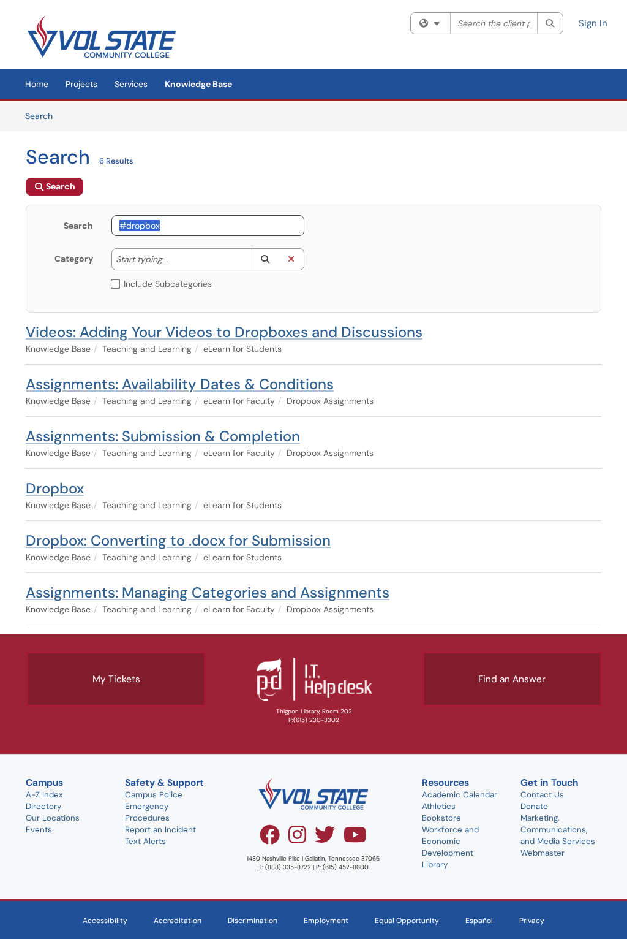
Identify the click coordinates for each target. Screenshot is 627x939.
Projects (81, 83)
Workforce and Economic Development (450, 841)
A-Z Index (44, 794)
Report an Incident (160, 829)
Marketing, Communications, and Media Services (557, 829)
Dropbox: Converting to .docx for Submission (178, 540)
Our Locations (53, 818)
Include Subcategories (168, 283)
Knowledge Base (198, 83)
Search (43, 115)
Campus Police (153, 794)
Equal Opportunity (407, 921)
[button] (265, 259)
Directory (43, 806)
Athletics (439, 806)
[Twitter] (325, 839)
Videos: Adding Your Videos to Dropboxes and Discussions (224, 331)
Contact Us (542, 794)
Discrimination (252, 921)
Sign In (593, 23)
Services (131, 83)
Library (435, 864)
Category (73, 258)
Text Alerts (145, 841)
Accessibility (105, 921)
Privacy (531, 921)
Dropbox (55, 488)
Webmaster (542, 853)
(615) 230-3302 (316, 720)
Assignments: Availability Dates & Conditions (180, 383)
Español (479, 921)
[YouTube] (355, 839)
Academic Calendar (459, 794)
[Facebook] (270, 839)
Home (36, 83)
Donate (534, 806)
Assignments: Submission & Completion (163, 436)
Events (39, 829)
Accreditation (177, 921)
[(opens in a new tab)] (102, 36)
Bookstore (441, 818)
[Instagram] (297, 839)
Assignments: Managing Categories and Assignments (207, 592)
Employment (326, 921)
